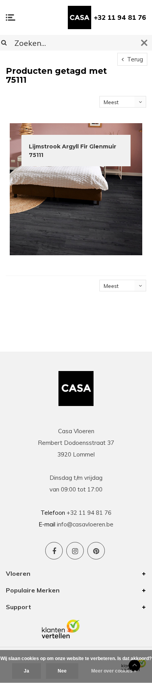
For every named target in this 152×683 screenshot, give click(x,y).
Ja (26, 671)
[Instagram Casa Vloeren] (75, 550)
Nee (62, 671)
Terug (134, 59)
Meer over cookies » (113, 671)
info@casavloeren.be (85, 524)
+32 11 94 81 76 (120, 17)
